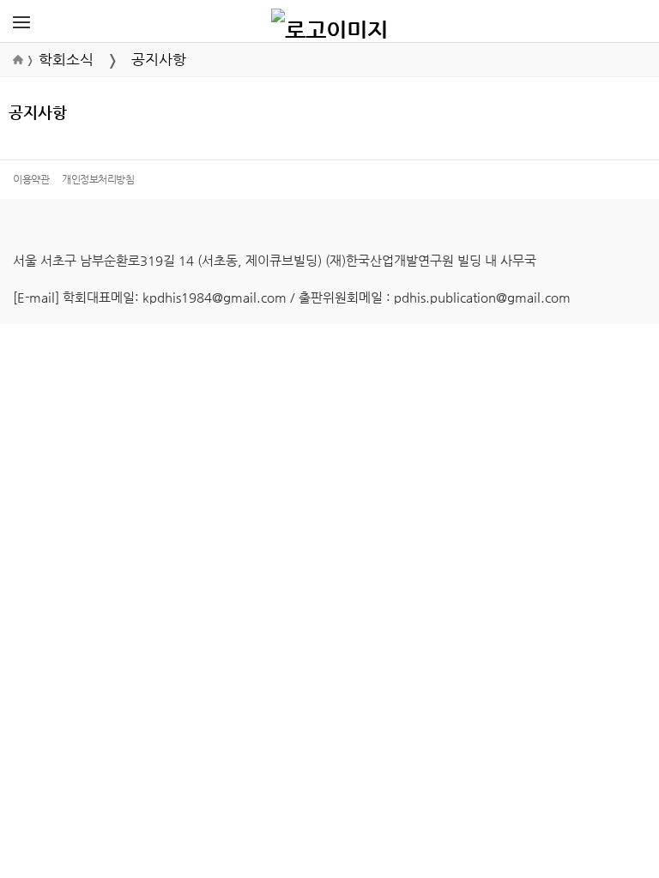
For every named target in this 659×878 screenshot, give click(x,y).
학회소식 (66, 59)
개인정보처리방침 (98, 179)
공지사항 (158, 59)
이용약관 (31, 179)
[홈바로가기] (329, 21)
